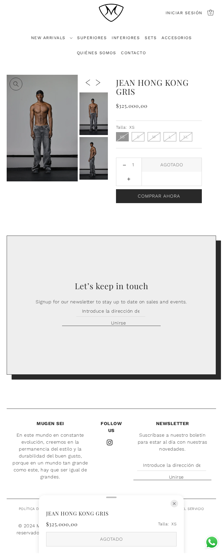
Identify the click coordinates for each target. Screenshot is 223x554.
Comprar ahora (159, 196)
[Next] (98, 82)
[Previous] (88, 82)
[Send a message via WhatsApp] (212, 542)
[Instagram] (110, 442)
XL (185, 136)
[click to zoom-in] (16, 84)
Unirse (118, 323)
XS (122, 136)
